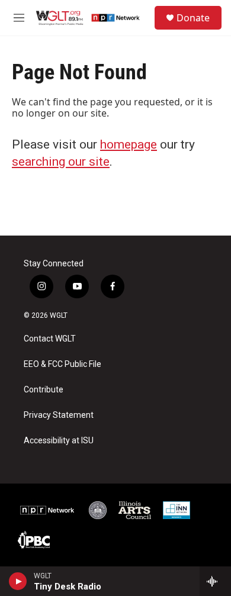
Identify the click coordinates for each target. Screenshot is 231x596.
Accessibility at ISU (59, 440)
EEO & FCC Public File (62, 364)
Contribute (43, 389)
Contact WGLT (50, 338)
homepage (128, 144)
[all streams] (215, 581)
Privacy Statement (59, 415)
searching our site (61, 161)
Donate (193, 17)
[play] (18, 581)
